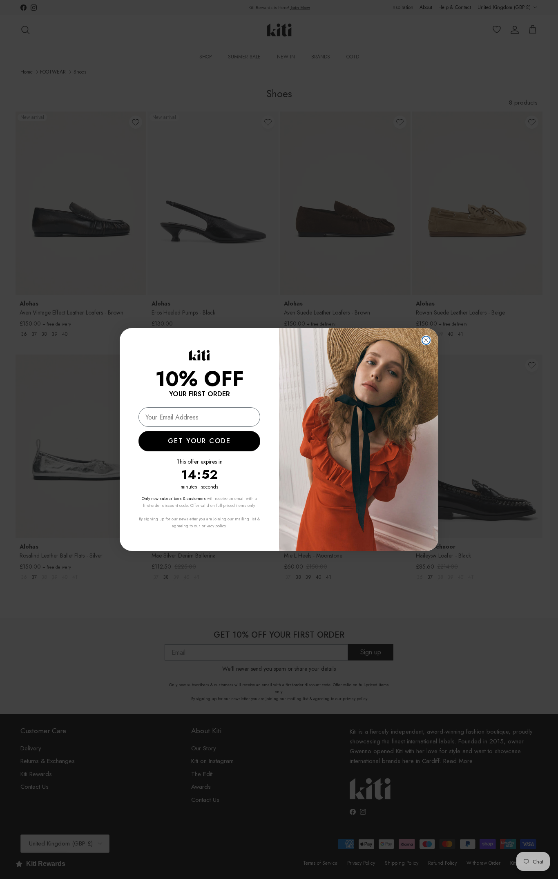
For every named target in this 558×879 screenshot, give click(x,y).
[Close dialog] (426, 340)
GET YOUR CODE (199, 441)
